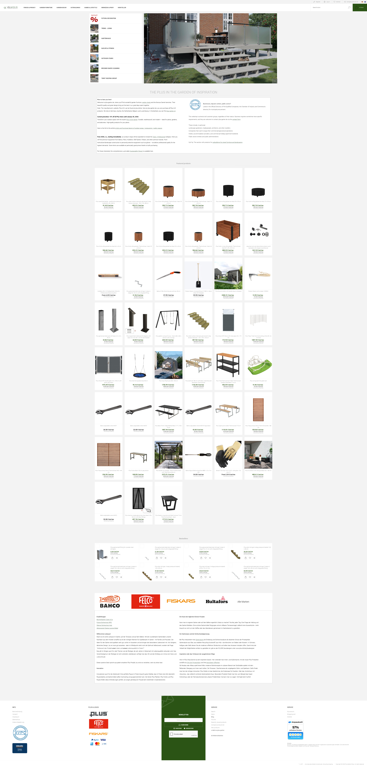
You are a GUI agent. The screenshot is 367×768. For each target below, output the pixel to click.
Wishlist (289, 717)
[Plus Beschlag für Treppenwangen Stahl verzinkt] (102, 554)
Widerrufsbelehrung (18, 722)
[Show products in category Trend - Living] (94, 28)
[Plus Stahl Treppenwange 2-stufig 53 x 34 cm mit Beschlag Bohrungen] (146, 554)
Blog (212, 717)
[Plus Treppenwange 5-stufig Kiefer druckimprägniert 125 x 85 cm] (146, 573)
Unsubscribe (190, 728)
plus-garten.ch (171, 111)
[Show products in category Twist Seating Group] (94, 78)
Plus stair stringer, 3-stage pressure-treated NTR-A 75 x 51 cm (212, 567)
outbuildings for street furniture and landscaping (227, 142)
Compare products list (352, 1)
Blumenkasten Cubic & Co (105, 619)
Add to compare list (119, 191)
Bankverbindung (17, 711)
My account (290, 711)
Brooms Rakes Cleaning (110, 68)
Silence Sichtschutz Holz (104, 625)
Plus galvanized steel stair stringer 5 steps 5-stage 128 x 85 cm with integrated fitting (257, 567)
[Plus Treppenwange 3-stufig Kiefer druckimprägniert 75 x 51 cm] (191, 573)
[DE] (362, 2)
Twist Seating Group (109, 78)
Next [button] (275, 81)
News (213, 714)
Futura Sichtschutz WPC (104, 622)
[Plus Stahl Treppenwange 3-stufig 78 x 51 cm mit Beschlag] (191, 554)
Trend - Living (106, 28)
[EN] (365, 2)
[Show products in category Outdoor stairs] (94, 58)
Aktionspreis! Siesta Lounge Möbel (107, 628)
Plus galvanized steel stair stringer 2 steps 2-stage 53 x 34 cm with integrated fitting (168, 548)
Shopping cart (291, 714)
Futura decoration (108, 18)
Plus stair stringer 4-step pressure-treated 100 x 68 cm (257, 548)
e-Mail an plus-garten (217, 730)
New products (215, 727)
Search (349, 7)
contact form (236, 119)
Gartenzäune (200, 640)
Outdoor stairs (107, 58)
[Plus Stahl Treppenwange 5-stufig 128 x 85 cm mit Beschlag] (235, 573)
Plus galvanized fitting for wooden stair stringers (122, 548)
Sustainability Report (136, 151)
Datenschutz (16, 719)
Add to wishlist (114, 191)
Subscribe (178, 728)
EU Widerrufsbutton (217, 735)
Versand (14, 714)
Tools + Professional (159, 137)
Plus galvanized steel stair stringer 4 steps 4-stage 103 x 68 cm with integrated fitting (123, 567)
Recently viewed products (218, 722)
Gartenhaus (106, 38)
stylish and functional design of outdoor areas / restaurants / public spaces (138, 128)
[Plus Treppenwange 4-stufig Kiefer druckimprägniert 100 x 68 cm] (235, 554)
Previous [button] (147, 81)
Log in (328, 1)
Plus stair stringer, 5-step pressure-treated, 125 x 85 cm (167, 567)
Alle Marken (243, 601)
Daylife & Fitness (107, 48)
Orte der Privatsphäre (193, 662)
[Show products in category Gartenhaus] (94, 38)
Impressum (15, 717)
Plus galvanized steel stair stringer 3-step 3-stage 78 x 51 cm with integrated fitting (212, 548)
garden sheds (146, 102)
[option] (211, 48)
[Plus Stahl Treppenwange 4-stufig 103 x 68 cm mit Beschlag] (102, 573)
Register (318, 1)
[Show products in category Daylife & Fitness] (94, 48)
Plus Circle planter (132, 119)
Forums (213, 719)
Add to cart (104, 191)
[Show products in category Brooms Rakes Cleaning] (94, 68)
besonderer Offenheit (213, 662)
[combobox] (328, 7)
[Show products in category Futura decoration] (94, 18)
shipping (118, 554)
